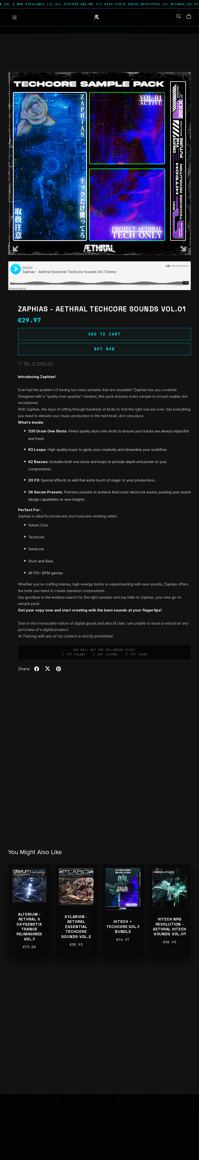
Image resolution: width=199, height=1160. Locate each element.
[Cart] (190, 16)
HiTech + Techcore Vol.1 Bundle (123, 926)
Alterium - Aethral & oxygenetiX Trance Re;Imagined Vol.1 (29, 927)
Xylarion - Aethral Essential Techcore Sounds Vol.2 (76, 926)
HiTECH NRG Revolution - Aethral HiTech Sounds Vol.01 (169, 927)
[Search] (178, 16)
